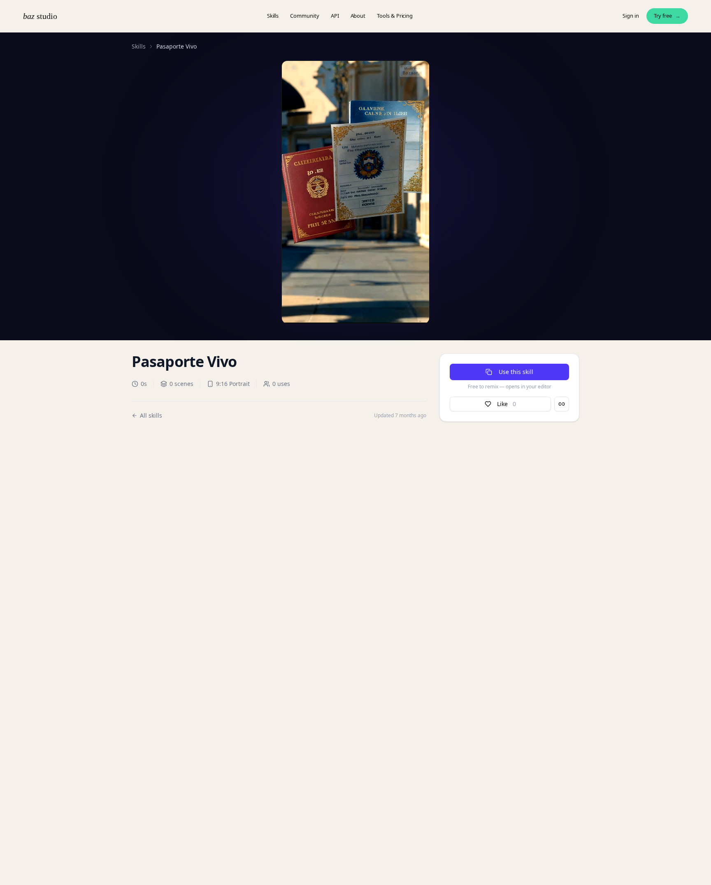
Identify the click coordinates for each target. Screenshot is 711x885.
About (358, 15)
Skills (273, 15)
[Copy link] (561, 404)
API (335, 15)
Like (506, 404)
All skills (151, 415)
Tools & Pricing (395, 15)
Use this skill (516, 372)
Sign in (631, 15)
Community (304, 15)
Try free (667, 15)
